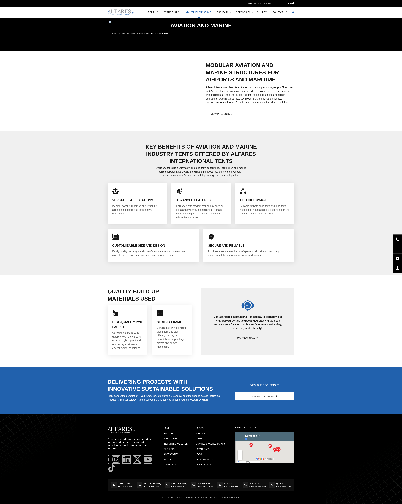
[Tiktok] (112, 468)
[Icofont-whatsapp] (397, 248)
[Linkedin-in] (126, 459)
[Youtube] (148, 459)
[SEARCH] (293, 12)
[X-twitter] (137, 459)
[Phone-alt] (397, 239)
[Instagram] (116, 459)
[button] (222, 114)
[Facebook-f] (108, 459)
